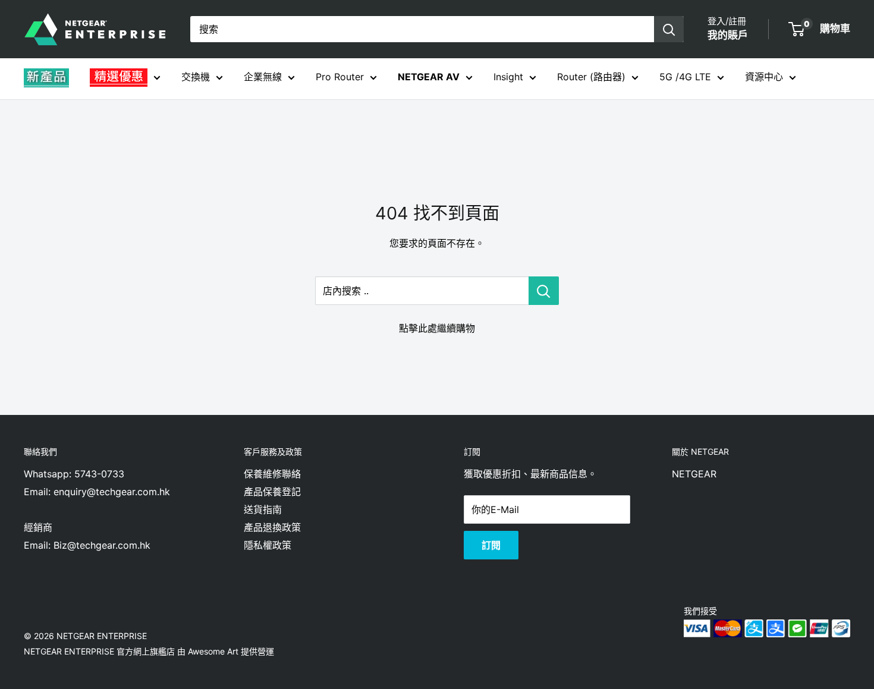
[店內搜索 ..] (544, 290)
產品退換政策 (272, 527)
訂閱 (491, 545)
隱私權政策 (267, 545)
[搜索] (669, 29)
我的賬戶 (728, 35)
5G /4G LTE (685, 77)
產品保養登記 (272, 492)
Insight (508, 77)
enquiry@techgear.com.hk (112, 492)
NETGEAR (694, 474)
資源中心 (764, 77)
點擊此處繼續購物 (437, 328)
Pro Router (340, 77)
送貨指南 (263, 509)
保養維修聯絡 (272, 474)
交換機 (195, 77)
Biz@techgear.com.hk (102, 545)
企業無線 (263, 77)
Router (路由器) (591, 77)
